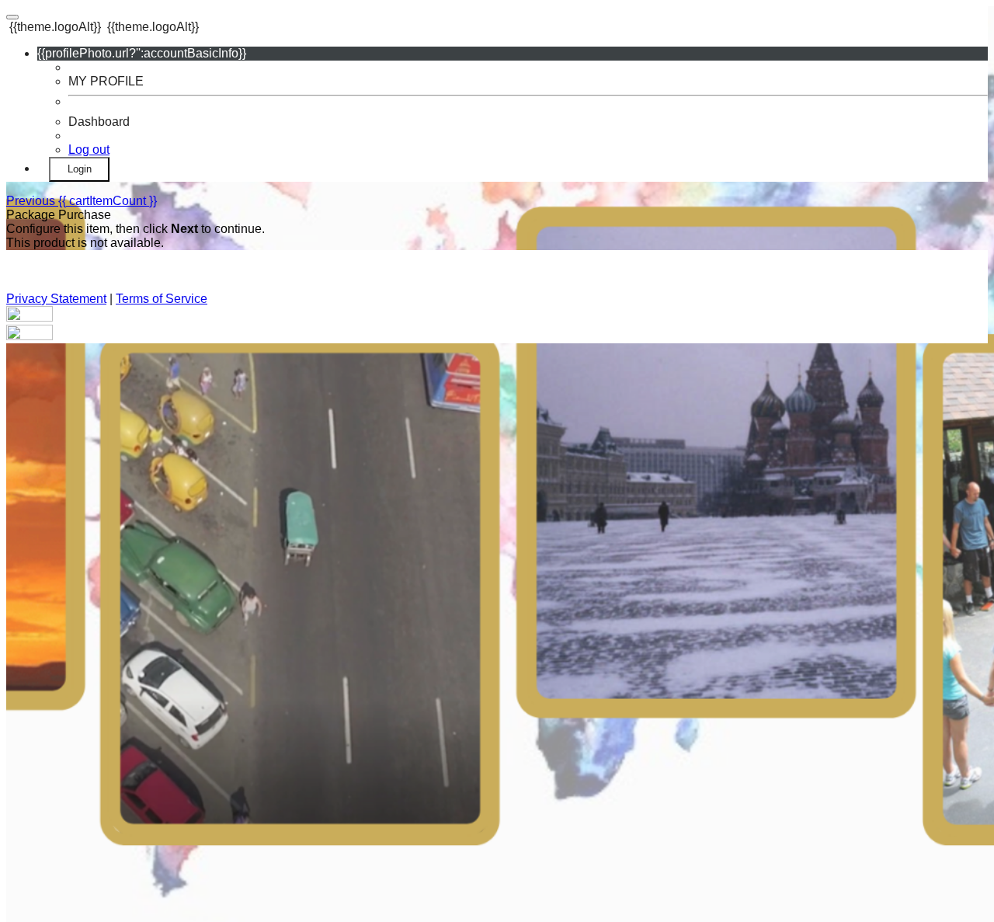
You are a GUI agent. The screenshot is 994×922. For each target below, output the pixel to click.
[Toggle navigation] (12, 17)
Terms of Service (161, 298)
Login (80, 169)
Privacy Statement (56, 298)
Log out (88, 149)
